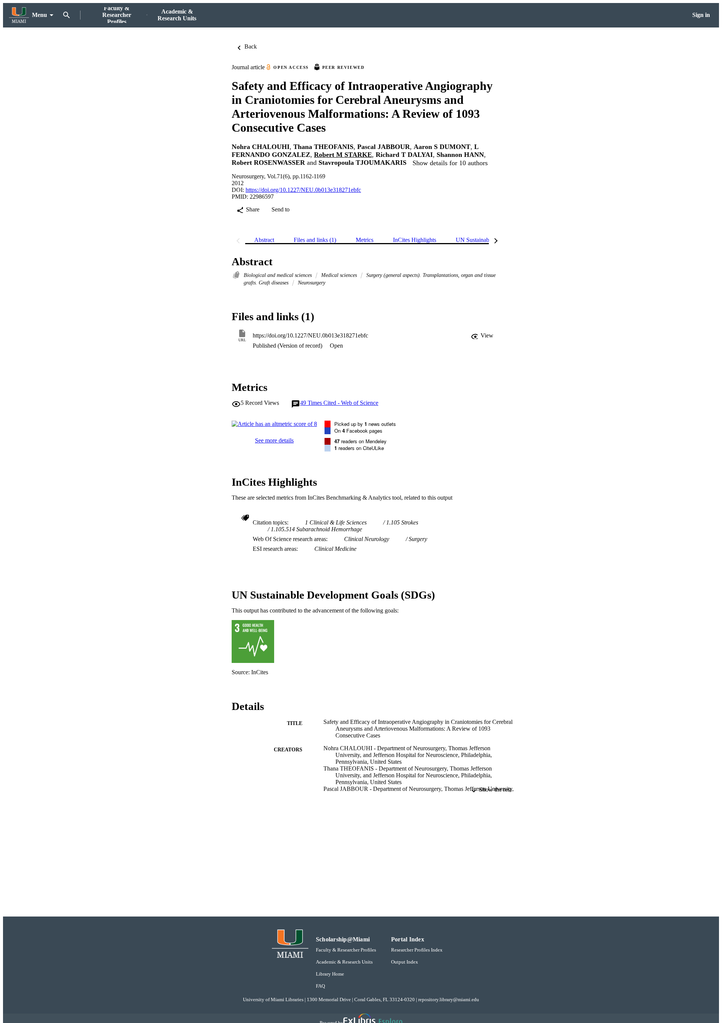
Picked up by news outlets (365, 423)
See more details (274, 440)
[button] (482, 335)
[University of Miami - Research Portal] (19, 15)
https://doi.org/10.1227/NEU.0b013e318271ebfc (303, 190)
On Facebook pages (358, 430)
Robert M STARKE (343, 154)
